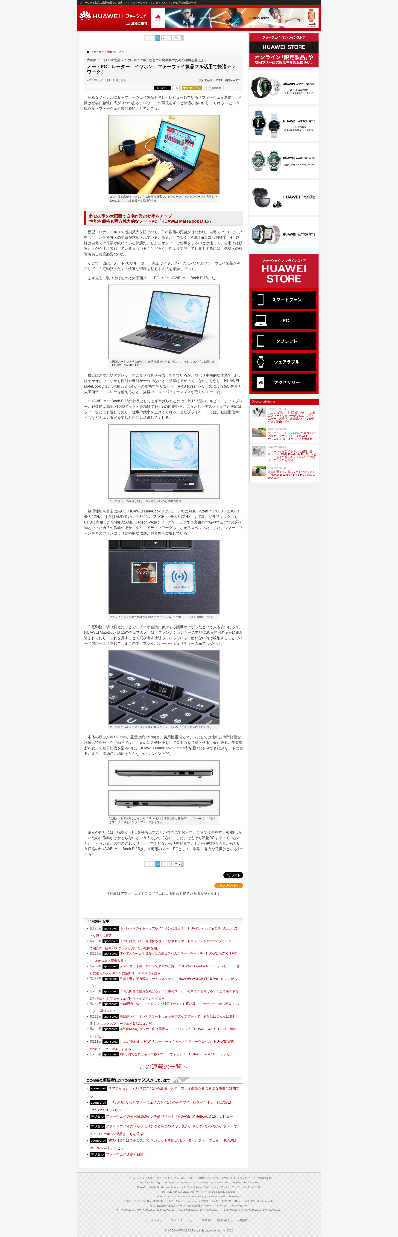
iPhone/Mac (180, 1178)
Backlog (202, 1196)
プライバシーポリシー (185, 1220)
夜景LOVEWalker (209, 1210)
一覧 (176, 87)
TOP (128, 1178)
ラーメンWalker (124, 1210)
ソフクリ (255, 1187)
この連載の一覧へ (163, 1066)
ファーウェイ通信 (102, 52)
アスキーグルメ (174, 1201)
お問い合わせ (225, 1220)
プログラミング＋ (211, 1201)
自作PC (201, 1178)
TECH (157, 1178)
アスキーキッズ (132, 1201)
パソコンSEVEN (233, 1182)
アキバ (216, 1178)
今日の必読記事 (158, 1205)
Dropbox (182, 1196)
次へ (177, 38)
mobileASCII (211, 1205)
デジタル (167, 1178)
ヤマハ (215, 1187)
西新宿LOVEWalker (187, 1210)
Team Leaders (192, 1201)
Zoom (224, 1187)
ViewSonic (188, 1192)
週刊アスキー (175, 1205)
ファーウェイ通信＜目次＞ (126, 1154)
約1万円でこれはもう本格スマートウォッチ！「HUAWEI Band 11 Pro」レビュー (178, 1054)
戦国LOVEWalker (272, 1210)
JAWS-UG (153, 1187)
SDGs (237, 1201)
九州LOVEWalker (229, 1210)
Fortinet (213, 1196)
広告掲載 (242, 1220)
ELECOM (174, 1182)
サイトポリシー (157, 1220)
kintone (165, 1187)
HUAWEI (113, 15)
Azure (199, 1187)
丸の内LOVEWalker (250, 1210)
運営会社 (207, 1220)
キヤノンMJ (187, 1187)
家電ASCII (158, 1201)
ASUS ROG (216, 1182)
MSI (164, 1192)
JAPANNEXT (234, 1196)
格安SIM (147, 1201)
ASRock (160, 1196)
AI (134, 1178)
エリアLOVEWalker (145, 1210)
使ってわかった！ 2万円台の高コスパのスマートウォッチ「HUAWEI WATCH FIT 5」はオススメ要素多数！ (291, 436)
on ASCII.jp (136, 23)
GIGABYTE (174, 1192)
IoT (139, 1178)
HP (245, 1182)
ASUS (222, 1196)
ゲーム (252, 1178)
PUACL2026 (248, 1201)
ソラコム (171, 1196)
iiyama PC (186, 1182)
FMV (142, 1182)
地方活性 (226, 1201)
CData (192, 1196)
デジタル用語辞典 (193, 1205)
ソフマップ (201, 1192)
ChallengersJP (265, 1201)
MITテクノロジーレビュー (233, 1205)
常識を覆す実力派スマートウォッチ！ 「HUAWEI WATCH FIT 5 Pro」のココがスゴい (292, 474)
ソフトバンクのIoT (239, 1187)
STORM (253, 1182)
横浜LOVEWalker (166, 1210)
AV (209, 1178)
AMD (196, 1182)
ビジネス (147, 1178)
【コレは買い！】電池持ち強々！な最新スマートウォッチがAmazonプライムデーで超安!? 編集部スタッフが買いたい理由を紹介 (291, 417)
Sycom (204, 1182)
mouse (150, 1182)
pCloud (231, 1192)
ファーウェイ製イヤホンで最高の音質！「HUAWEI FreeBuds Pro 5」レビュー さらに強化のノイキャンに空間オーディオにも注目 (292, 456)
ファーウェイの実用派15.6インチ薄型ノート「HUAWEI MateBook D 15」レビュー (169, 1116)
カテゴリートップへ (228, 885)
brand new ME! (217, 1192)
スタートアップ (239, 1178)
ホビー (192, 1178)
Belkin (207, 1187)
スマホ (225, 1178)
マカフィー (161, 1182)
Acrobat (175, 1187)
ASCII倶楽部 (264, 1178)
